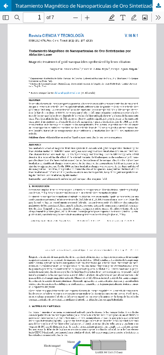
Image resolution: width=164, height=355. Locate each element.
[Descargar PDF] (158, 5)
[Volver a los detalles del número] (5, 5)
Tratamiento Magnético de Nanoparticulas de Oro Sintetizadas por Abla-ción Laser (89, 5)
